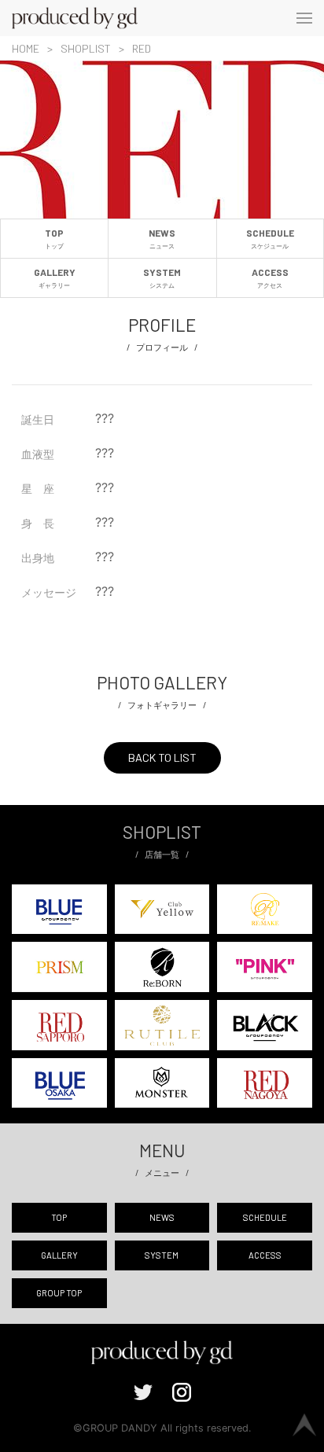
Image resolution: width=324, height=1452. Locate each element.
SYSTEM (162, 278)
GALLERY (54, 278)
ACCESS (270, 278)
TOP (54, 238)
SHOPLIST (86, 48)
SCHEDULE (270, 238)
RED (141, 48)
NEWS (162, 238)
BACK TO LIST (162, 757)
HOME (25, 48)
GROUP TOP (59, 1293)
